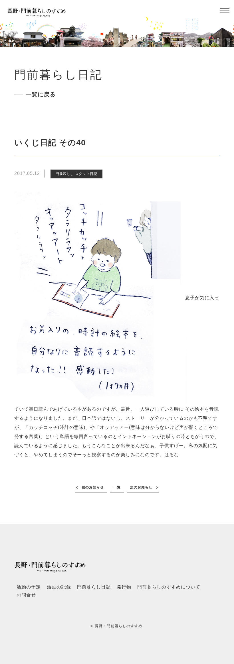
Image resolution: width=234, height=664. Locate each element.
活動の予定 (29, 586)
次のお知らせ (141, 487)
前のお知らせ (93, 487)
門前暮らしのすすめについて (168, 586)
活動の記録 (59, 586)
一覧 (117, 487)
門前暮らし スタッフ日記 (77, 174)
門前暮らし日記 (94, 586)
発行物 (124, 586)
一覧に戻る (41, 94)
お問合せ (26, 594)
